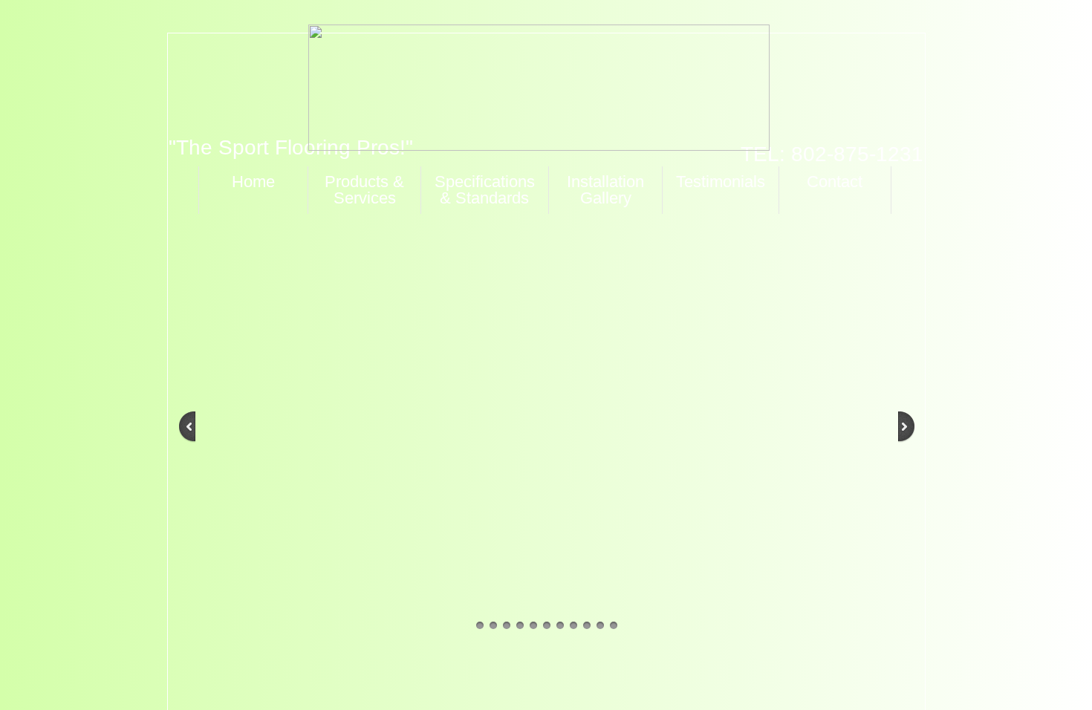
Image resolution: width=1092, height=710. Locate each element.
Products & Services (364, 189)
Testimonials (720, 181)
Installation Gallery (605, 189)
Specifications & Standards (485, 189)
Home (253, 181)
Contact (834, 181)
